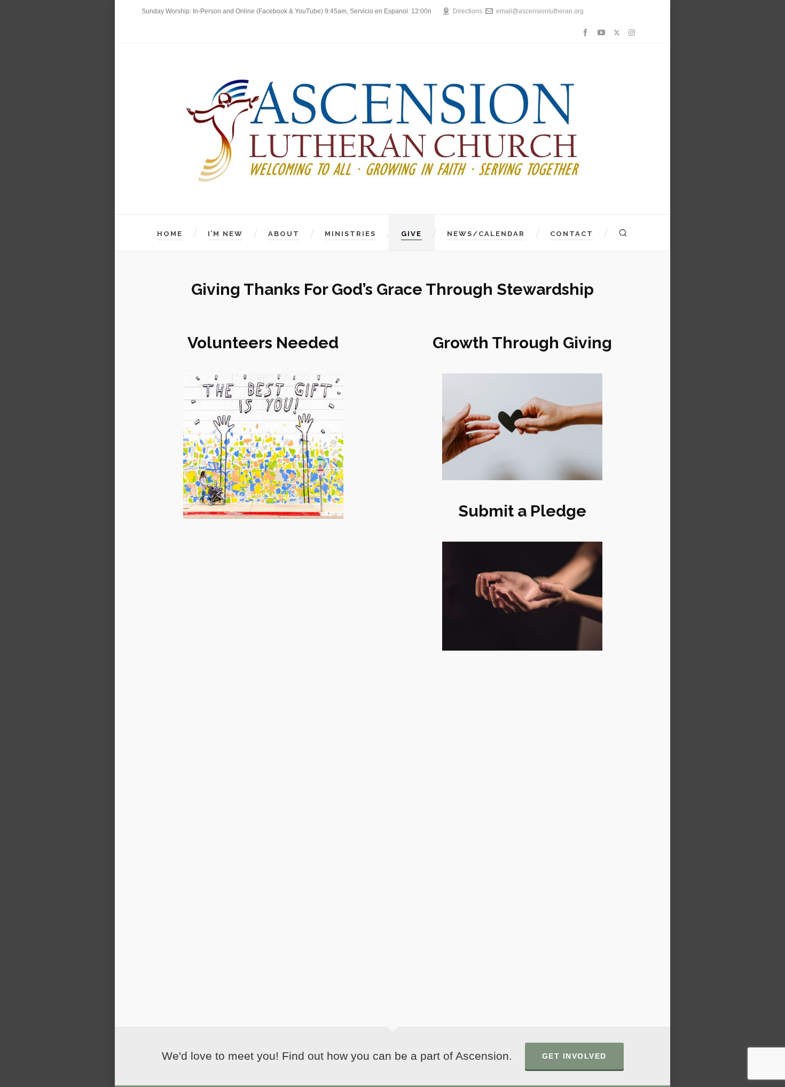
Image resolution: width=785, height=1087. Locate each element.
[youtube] (603, 32)
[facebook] (587, 32)
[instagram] (633, 32)
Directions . (469, 11)
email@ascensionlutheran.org (540, 11)
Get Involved (574, 1056)
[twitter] (618, 32)
